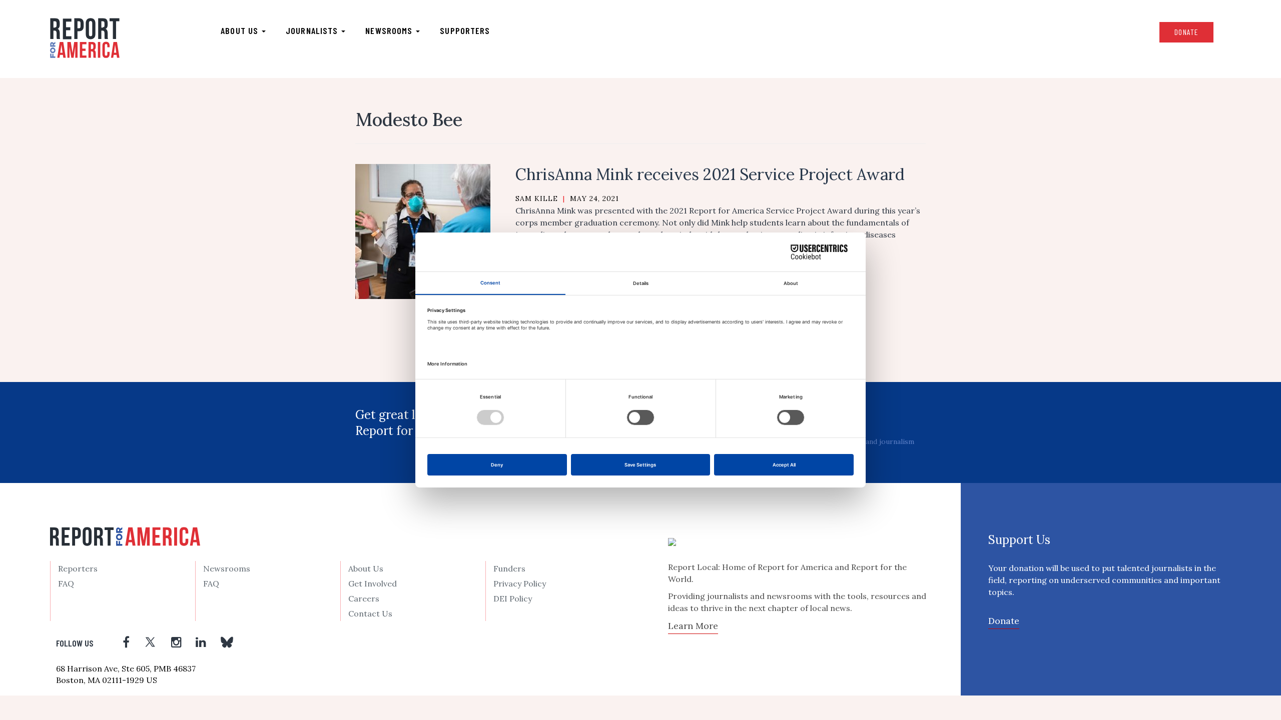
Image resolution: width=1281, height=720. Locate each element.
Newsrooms (390, 30)
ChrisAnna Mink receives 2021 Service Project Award (710, 174)
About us (241, 30)
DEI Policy (512, 599)
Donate (1186, 31)
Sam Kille (536, 198)
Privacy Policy (519, 583)
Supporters (465, 30)
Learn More (693, 626)
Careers (363, 599)
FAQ (66, 583)
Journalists (313, 30)
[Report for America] (85, 38)
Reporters (78, 569)
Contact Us (370, 613)
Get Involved (372, 583)
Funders (509, 569)
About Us (365, 569)
